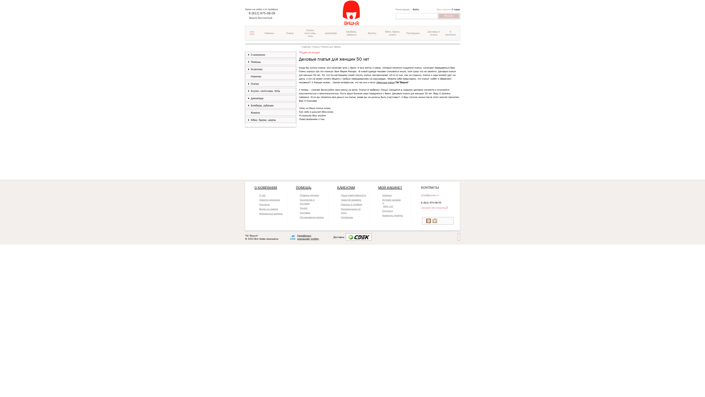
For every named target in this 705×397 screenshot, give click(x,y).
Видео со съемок (268, 209)
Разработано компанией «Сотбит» (308, 237)
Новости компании (269, 199)
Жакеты (255, 112)
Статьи (315, 46)
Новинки (256, 76)
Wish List (388, 206)
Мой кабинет (390, 187)
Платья (255, 83)
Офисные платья (385, 82)
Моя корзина (444, 9)
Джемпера (257, 98)
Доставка (305, 212)
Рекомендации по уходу (351, 211)
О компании (258, 54)
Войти (416, 9)
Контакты (264, 204)
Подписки (387, 210)
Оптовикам (347, 217)
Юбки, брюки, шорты (263, 119)
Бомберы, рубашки (262, 105)
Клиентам (256, 69)
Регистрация (402, 9)
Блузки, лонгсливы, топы (265, 90)
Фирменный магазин (271, 213)
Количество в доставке (307, 201)
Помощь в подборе (351, 204)
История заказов (391, 199)
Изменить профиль (392, 215)
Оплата (303, 208)
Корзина (387, 195)
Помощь (256, 61)
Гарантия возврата (351, 199)
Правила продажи (309, 195)
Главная (306, 46)
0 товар (456, 9)
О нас (262, 195)
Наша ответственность (353, 195)
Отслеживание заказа (312, 217)
